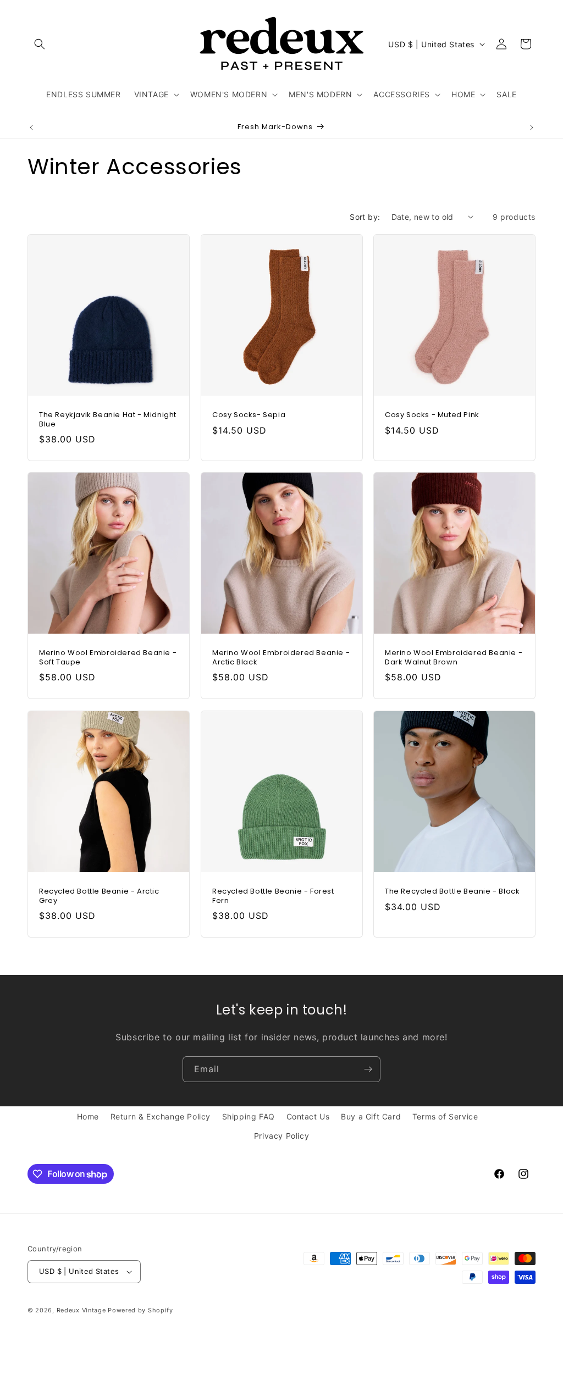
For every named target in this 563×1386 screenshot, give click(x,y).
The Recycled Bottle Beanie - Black (452, 891)
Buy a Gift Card (371, 1116)
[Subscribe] (368, 1069)
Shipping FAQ (248, 1116)
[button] (39, 44)
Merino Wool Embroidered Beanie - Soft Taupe (107, 657)
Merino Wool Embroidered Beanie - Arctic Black (281, 657)
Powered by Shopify (140, 1310)
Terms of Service (445, 1116)
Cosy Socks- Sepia (248, 414)
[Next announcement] (532, 127)
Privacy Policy (281, 1135)
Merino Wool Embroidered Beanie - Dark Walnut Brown (453, 657)
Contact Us (308, 1116)
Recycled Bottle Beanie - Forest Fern (273, 895)
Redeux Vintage (81, 1310)
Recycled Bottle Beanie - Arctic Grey (99, 895)
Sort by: (365, 216)
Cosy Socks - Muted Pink (432, 414)
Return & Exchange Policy (161, 1116)
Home (88, 1116)
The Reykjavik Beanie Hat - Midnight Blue (107, 419)
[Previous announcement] (31, 127)
